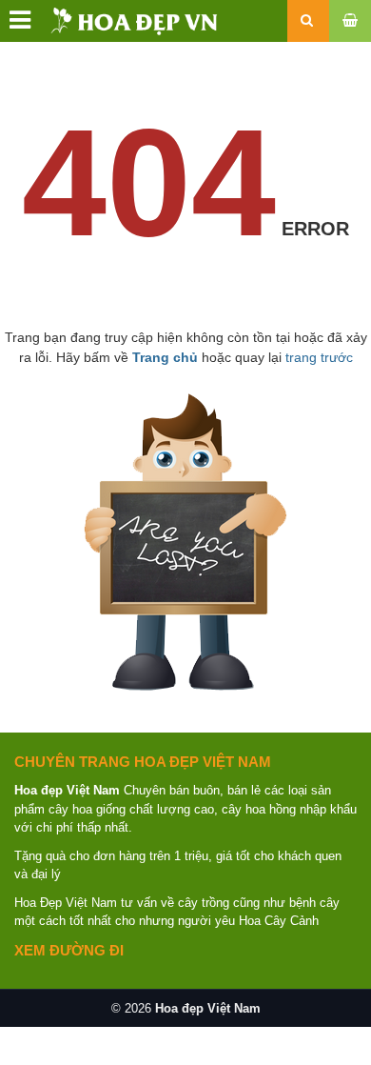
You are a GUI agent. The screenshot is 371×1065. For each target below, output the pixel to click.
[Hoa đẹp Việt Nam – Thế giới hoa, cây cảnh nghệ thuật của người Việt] (112, 20)
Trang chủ (165, 357)
